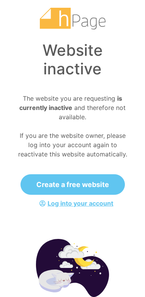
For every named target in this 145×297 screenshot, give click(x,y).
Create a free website (72, 184)
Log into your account (80, 203)
